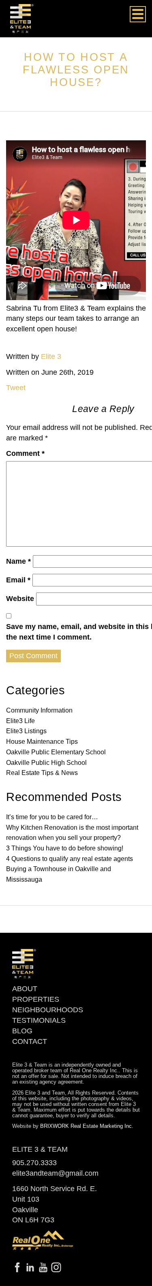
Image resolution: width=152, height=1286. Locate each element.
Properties (35, 999)
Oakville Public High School (46, 762)
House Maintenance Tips (42, 741)
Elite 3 (51, 356)
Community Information (39, 710)
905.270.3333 (34, 1163)
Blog (22, 1031)
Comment (25, 453)
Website (20, 599)
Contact (29, 1041)
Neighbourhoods (47, 1010)
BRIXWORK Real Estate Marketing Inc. (86, 1126)
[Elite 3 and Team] (22, 18)
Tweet (16, 388)
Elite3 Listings (26, 731)
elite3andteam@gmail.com (55, 1173)
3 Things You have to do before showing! (64, 848)
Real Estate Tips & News (42, 772)
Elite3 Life (20, 720)
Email (18, 580)
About (24, 989)
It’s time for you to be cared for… (52, 817)
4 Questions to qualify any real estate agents (69, 858)
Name (18, 561)
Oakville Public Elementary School (56, 752)
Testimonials (39, 1020)
